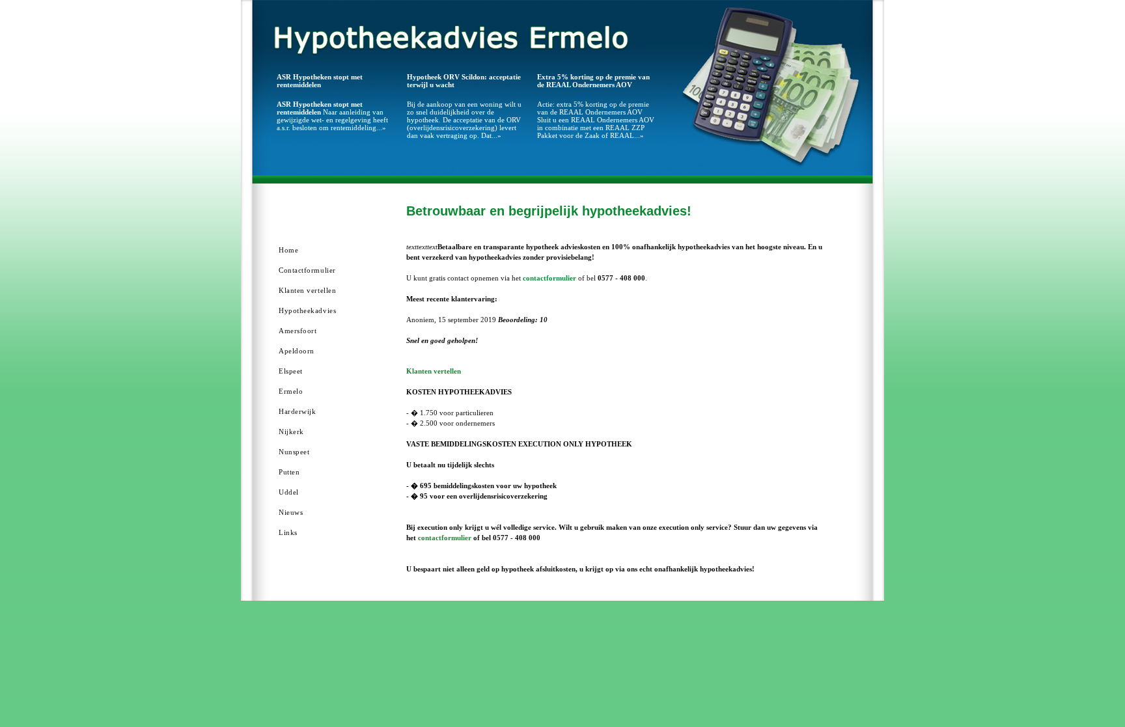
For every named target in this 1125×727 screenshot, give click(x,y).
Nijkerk (291, 431)
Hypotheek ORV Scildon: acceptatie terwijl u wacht (464, 81)
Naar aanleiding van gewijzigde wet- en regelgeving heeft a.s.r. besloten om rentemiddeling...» (332, 115)
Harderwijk (297, 411)
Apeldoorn (296, 351)
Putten (289, 472)
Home (288, 250)
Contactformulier (307, 270)
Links (288, 532)
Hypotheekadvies (307, 310)
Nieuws (291, 512)
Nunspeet (294, 452)
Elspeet (291, 371)
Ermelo (291, 391)
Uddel (289, 492)
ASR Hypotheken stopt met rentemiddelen (320, 81)
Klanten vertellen (307, 290)
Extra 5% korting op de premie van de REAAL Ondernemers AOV (593, 81)
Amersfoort (298, 331)
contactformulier (549, 278)
